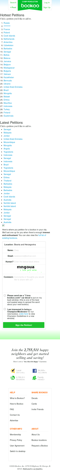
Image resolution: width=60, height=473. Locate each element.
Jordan (7, 135)
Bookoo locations (39, 440)
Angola (7, 148)
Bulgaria (7, 70)
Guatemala (8, 115)
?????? (7, 26)
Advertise (14, 420)
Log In (47, 2)
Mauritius (8, 102)
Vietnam (7, 74)
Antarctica (8, 42)
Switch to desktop (17, 451)
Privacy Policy (16, 440)
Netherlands (9, 38)
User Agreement (17, 445)
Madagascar (9, 67)
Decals (35, 398)
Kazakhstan (9, 77)
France (7, 29)
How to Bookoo (16, 403)
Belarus (7, 58)
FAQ (12, 409)
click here (24, 313)
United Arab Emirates (13, 86)
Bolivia (6, 54)
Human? (10, 261)
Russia (7, 22)
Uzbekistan (8, 45)
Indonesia (8, 106)
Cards (34, 403)
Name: (11, 250)
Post (13, 7)
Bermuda (8, 80)
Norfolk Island (10, 203)
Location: (9, 244)
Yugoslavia (8, 151)
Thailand (7, 180)
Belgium (7, 64)
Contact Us (15, 414)
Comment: (9, 276)
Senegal (7, 51)
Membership (15, 434)
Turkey (7, 109)
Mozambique (9, 142)
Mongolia (8, 93)
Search (13, 2)
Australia (7, 199)
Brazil (6, 90)
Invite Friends (38, 409)
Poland (7, 32)
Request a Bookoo (40, 445)
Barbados (8, 48)
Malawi (7, 96)
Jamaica (7, 61)
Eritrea (6, 99)
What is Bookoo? (17, 398)
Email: (11, 255)
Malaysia (7, 132)
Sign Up (46, 7)
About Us (36, 434)
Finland (7, 112)
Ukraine (7, 83)
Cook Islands (9, 35)
